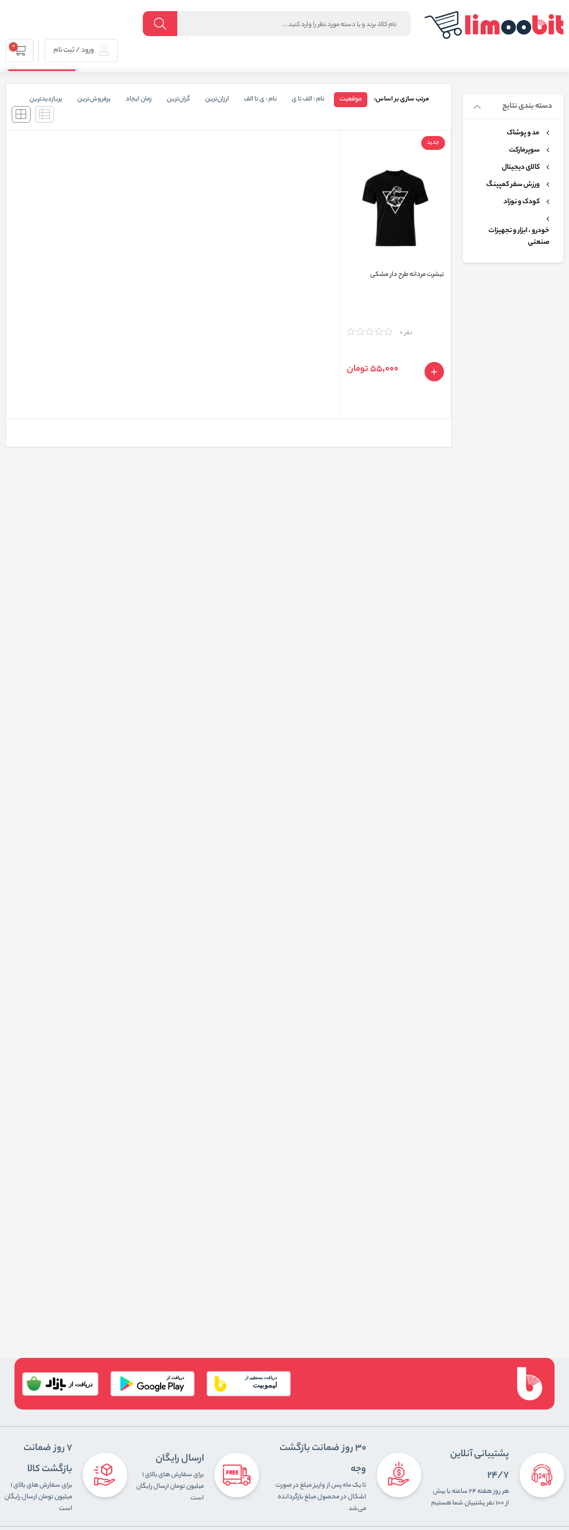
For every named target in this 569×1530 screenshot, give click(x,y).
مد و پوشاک (523, 133)
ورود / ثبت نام (74, 50)
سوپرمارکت (524, 150)
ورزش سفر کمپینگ (513, 184)
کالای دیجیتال (521, 167)
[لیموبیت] (494, 25)
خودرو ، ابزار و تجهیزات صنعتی (519, 236)
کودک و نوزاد (521, 202)
